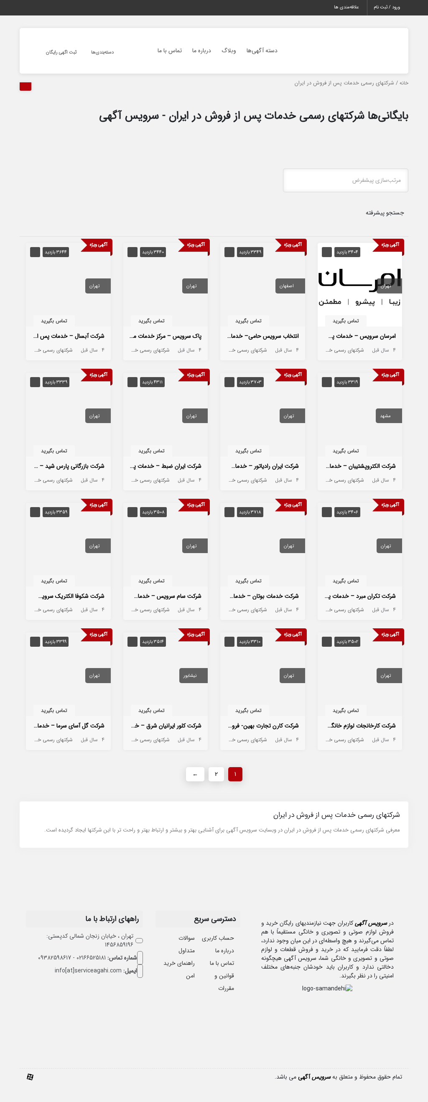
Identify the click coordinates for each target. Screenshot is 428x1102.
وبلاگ (229, 50)
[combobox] (345, 180)
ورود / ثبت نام (387, 7)
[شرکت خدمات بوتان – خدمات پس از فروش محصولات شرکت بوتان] (262, 546)
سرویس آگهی (371, 923)
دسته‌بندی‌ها (102, 52)
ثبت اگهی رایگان (61, 52)
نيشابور (189, 675)
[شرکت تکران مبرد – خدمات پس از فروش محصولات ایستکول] (360, 546)
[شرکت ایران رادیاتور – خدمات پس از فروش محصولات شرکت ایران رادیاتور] (262, 416)
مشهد (385, 416)
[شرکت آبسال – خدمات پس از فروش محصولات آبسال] (68, 286)
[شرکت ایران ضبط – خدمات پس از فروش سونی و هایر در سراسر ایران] (165, 416)
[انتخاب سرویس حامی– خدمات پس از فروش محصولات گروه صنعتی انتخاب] (262, 286)
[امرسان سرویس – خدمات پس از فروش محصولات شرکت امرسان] (360, 286)
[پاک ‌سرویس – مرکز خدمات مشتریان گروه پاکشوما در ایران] (165, 286)
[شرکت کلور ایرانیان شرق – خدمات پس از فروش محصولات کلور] (165, 676)
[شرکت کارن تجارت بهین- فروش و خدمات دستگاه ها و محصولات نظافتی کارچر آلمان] (262, 676)
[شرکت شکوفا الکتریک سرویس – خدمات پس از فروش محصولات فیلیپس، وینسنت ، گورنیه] (68, 546)
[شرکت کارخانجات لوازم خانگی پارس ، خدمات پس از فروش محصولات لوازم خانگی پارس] (360, 676)
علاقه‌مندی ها (346, 7)
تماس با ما (170, 50)
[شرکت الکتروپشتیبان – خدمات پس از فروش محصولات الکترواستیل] (360, 416)
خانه (404, 83)
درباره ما (201, 50)
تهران (386, 286)
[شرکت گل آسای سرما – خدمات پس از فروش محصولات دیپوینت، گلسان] (68, 676)
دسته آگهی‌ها (262, 50)
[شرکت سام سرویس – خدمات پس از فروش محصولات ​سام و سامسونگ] (165, 546)
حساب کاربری (218, 938)
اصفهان (287, 286)
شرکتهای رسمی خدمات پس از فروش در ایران (318, 350)
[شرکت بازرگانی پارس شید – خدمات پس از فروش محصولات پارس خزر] (68, 416)
